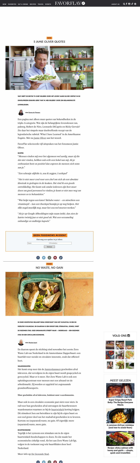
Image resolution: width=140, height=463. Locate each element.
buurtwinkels (57, 409)
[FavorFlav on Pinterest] (135, 4)
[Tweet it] (44, 258)
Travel (41, 4)
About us (116, 4)
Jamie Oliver (40, 138)
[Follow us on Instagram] (49, 258)
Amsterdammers (53, 369)
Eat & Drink (23, 4)
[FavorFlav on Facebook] (126, 4)
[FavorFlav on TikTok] (132, 4)
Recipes (33, 4)
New (4, 4)
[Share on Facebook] (38, 258)
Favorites (12, 4)
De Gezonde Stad (40, 454)
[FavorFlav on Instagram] (129, 4)
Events (48, 4)
